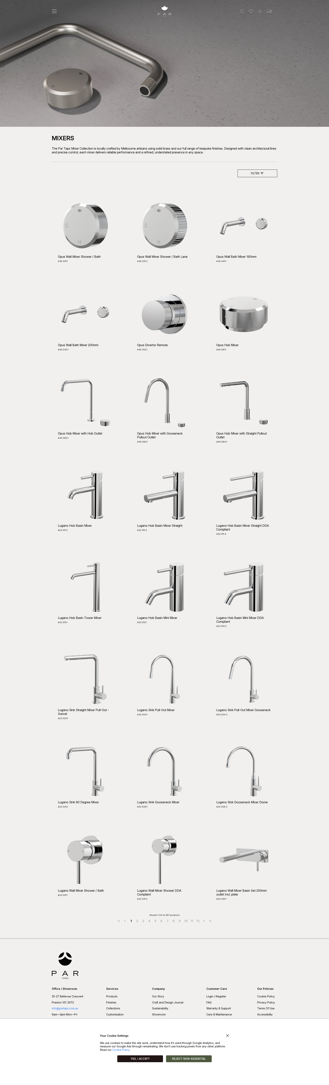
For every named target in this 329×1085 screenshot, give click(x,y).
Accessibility (265, 1014)
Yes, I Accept (140, 1058)
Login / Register (216, 996)
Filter (255, 173)
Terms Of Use (266, 1008)
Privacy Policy (266, 1002)
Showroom (159, 1014)
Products (111, 996)
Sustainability (160, 1008)
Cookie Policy (266, 996)
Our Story (158, 996)
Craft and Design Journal (167, 1002)
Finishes (111, 1002)
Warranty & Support (218, 1008)
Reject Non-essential (189, 1058)
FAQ (209, 1002)
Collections (113, 1008)
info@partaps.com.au (65, 1008)
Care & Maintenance (219, 1014)
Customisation (115, 1014)
